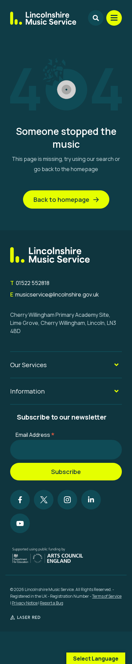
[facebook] (20, 499)
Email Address (35, 434)
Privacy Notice (25, 603)
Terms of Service (107, 596)
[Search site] (96, 18)
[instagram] (67, 499)
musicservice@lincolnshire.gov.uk (54, 294)
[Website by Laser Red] (25, 617)
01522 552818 (29, 283)
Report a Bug (51, 603)
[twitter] (43, 499)
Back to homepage (61, 199)
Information (27, 391)
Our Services (28, 365)
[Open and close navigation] (114, 18)
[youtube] (20, 523)
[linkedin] (91, 499)
